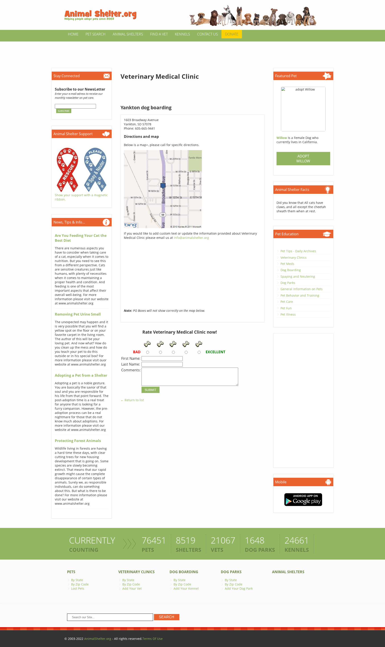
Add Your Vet (132, 588)
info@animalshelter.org (191, 238)
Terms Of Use (152, 639)
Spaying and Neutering (298, 276)
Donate (231, 34)
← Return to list (132, 400)
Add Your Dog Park (239, 588)
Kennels (182, 34)
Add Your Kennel (186, 588)
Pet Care (287, 302)
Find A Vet (159, 34)
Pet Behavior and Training (300, 295)
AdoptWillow (303, 158)
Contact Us (207, 34)
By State (77, 580)
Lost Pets (77, 588)
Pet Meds (287, 264)
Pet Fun (286, 308)
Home (73, 34)
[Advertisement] (192, 51)
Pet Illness (288, 314)
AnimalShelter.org (97, 639)
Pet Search (96, 34)
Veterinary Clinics (294, 257)
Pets (71, 571)
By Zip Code (80, 584)
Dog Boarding (291, 270)
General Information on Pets (302, 289)
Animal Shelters (128, 34)
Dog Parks (288, 283)
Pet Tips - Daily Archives (298, 251)
